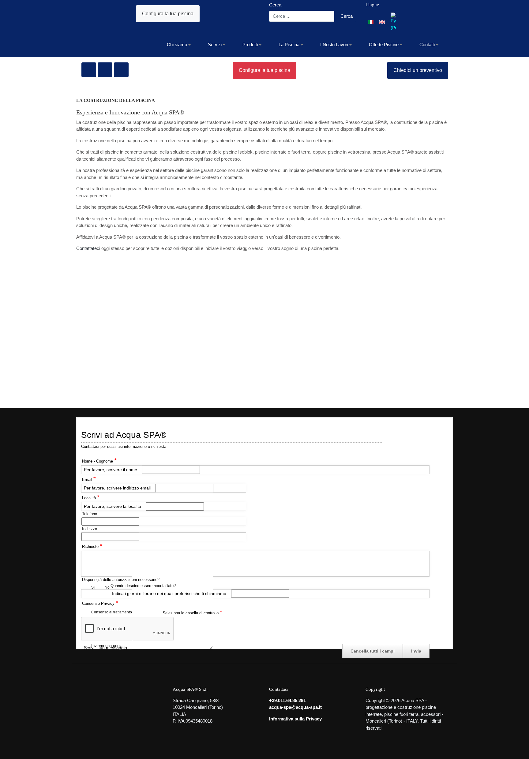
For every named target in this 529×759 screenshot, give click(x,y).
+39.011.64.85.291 (287, 700)
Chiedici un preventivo (417, 70)
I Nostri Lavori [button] (334, 44)
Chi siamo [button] (177, 44)
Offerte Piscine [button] (384, 44)
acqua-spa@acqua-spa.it (295, 707)
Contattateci (88, 248)
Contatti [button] (427, 44)
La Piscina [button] (289, 44)
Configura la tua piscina (167, 13)
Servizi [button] (215, 44)
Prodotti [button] (250, 44)
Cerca (275, 4)
